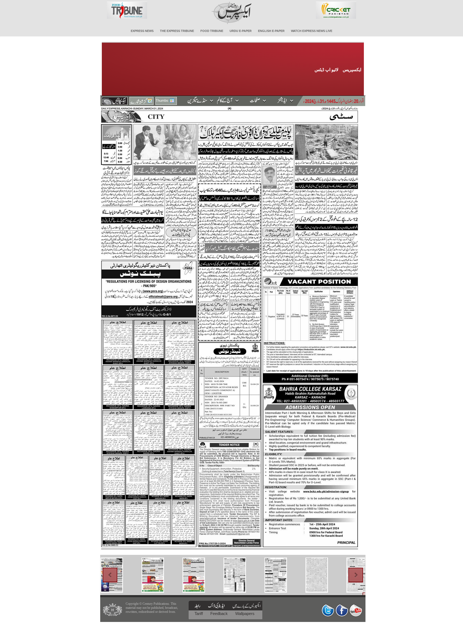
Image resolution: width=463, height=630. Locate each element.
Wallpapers (245, 613)
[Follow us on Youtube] (356, 610)
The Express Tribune (177, 30)
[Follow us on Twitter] (328, 610)
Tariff (199, 613)
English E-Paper (271, 30)
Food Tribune (211, 30)
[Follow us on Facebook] (342, 610)
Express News (142, 30)
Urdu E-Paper (241, 30)
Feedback (219, 613)
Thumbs (162, 101)
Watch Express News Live (311, 30)
